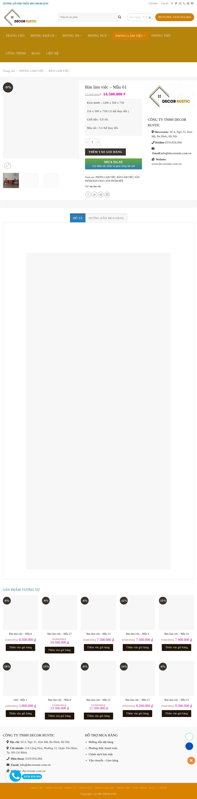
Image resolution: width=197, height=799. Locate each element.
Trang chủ (15, 35)
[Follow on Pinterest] (188, 3)
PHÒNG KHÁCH (42, 35)
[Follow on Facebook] (172, 3)
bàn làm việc (95, 186)
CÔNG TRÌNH (16, 53)
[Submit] (119, 17)
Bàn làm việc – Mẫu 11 (98, 633)
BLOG (36, 53)
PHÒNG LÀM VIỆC (129, 35)
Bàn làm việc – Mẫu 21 (98, 699)
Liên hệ (164, 3)
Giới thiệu (153, 3)
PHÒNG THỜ (160, 35)
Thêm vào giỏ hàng (105, 151)
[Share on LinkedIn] (107, 194)
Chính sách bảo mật (101, 754)
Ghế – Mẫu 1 (20, 699)
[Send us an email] (180, 3)
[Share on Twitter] (94, 194)
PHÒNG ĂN (71, 35)
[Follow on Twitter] (176, 3)
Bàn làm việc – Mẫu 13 (176, 699)
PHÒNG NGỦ (97, 35)
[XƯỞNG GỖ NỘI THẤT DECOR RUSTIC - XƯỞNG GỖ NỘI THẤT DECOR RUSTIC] (28, 17)
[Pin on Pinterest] (101, 194)
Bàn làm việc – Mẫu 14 (176, 633)
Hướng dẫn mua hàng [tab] (106, 218)
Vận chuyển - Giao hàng (103, 760)
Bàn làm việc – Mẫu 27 (59, 633)
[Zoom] (7, 165)
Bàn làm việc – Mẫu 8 (59, 699)
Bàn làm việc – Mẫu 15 (137, 699)
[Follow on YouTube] (192, 3)
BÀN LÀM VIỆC (59, 70)
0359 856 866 (32, 776)
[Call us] (184, 3)
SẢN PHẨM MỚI (114, 181)
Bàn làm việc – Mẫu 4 (137, 633)
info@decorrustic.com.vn (176, 153)
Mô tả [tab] (78, 218)
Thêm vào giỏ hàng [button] (20, 647)
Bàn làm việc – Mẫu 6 (20, 633)
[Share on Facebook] (88, 194)
